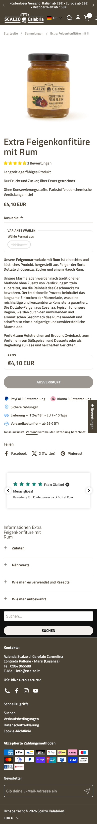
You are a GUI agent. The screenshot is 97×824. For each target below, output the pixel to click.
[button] (69, 18)
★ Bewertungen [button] (92, 416)
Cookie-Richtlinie (17, 731)
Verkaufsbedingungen (21, 719)
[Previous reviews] (8, 490)
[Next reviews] (89, 490)
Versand (32, 431)
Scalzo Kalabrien (51, 811)
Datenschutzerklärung (21, 725)
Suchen (48, 630)
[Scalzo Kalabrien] (24, 18)
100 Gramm (19, 244)
